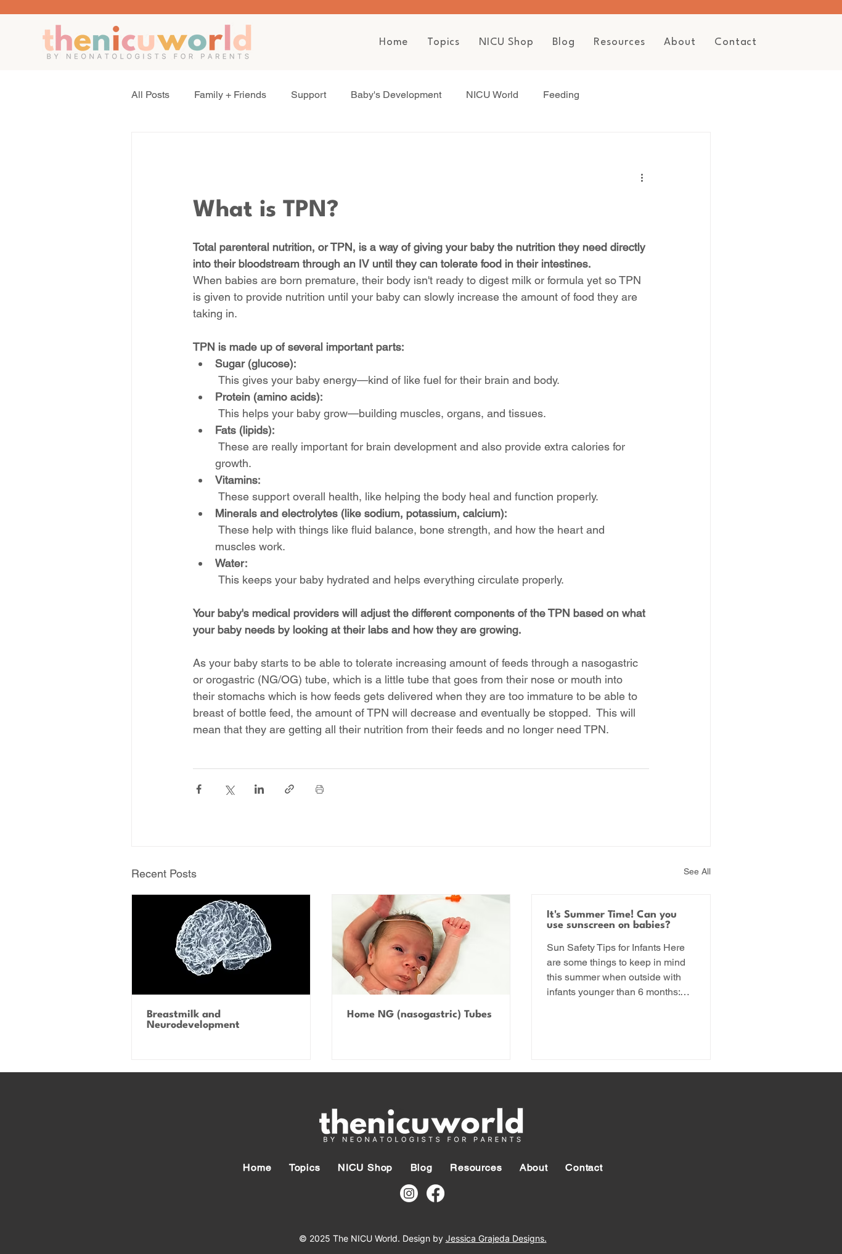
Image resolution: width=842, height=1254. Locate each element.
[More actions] (641, 176)
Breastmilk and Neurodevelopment (193, 1019)
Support (308, 94)
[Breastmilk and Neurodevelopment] (221, 945)
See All (697, 871)
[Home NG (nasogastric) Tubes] (421, 945)
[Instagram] (409, 1193)
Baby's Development (396, 94)
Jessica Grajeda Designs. (496, 1238)
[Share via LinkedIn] (259, 789)
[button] (443, 42)
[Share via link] (289, 789)
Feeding (561, 94)
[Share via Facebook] (199, 789)
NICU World (492, 94)
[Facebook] (435, 1193)
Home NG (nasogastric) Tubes (419, 1014)
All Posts (150, 94)
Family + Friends (230, 94)
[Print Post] (319, 789)
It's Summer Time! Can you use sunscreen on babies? (612, 920)
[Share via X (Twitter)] (229, 789)
